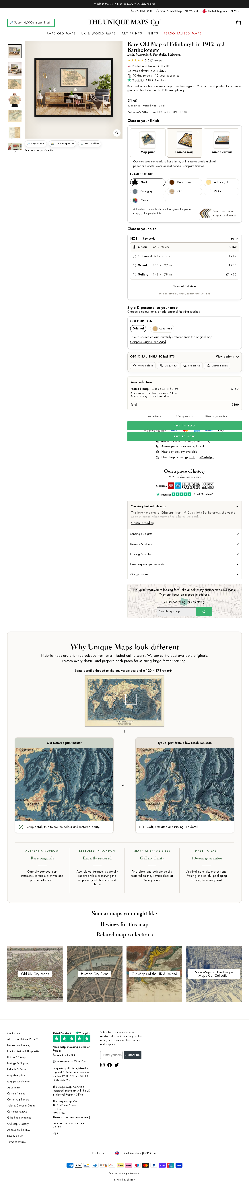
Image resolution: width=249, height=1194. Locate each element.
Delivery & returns (141, 544)
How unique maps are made (147, 564)
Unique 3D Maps (16, 1057)
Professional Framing (18, 1045)
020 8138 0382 (66, 1055)
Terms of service (16, 1142)
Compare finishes (193, 166)
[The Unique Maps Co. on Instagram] (102, 1065)
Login (56, 1133)
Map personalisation (18, 1081)
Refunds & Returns (17, 1069)
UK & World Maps (98, 33)
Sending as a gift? (141, 533)
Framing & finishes (141, 554)
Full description (172, 90)
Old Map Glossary (18, 1124)
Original (138, 328)
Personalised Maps (183, 33)
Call (192, 457)
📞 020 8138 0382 (142, 11)
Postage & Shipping (18, 1063)
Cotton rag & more (18, 1099)
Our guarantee (139, 574)
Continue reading (142, 523)
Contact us (13, 1033)
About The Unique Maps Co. (23, 1039)
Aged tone (165, 328)
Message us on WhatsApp (71, 1061)
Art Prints (132, 33)
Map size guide (16, 1075)
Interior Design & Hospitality (23, 1051)
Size (184, 238)
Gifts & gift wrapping (19, 1118)
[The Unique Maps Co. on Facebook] (109, 1065)
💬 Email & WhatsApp (169, 11)
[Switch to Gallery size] (73, 87)
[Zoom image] (117, 133)
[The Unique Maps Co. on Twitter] (116, 1065)
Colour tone (142, 321)
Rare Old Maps (61, 33)
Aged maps (13, 1087)
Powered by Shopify (124, 1180)
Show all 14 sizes (185, 286)
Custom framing (16, 1093)
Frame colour (141, 174)
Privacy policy (15, 1136)
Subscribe (132, 1055)
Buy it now (184, 436)
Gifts (153, 33)
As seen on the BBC (18, 1130)
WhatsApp (207, 457)
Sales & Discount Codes (21, 1105)
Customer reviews (17, 1111)
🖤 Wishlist (191, 11)
